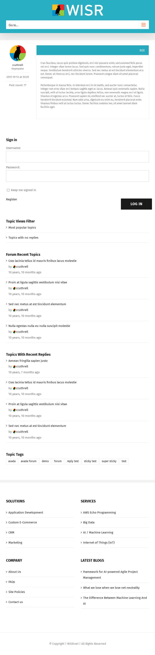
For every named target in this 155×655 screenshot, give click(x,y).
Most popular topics (22, 227)
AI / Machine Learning (98, 532)
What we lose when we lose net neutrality (111, 588)
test (124, 461)
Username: (13, 148)
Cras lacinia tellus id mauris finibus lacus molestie (42, 261)
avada (12, 461)
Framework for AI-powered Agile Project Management (110, 574)
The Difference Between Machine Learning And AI (115, 600)
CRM (11, 532)
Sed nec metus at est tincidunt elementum (37, 304)
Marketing (15, 542)
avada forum (29, 461)
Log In (136, 204)
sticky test (90, 461)
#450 (142, 50)
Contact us (15, 602)
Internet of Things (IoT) (99, 542)
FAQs (11, 582)
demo (45, 461)
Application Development (25, 512)
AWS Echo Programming (99, 512)
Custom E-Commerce (22, 522)
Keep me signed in (23, 190)
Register (11, 199)
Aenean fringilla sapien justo (28, 361)
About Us (14, 572)
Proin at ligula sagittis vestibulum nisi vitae (37, 282)
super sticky (109, 461)
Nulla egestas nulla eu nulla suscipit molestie (39, 326)
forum (58, 461)
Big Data (88, 522)
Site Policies (16, 592)
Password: (13, 167)
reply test (73, 461)
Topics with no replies (23, 237)
